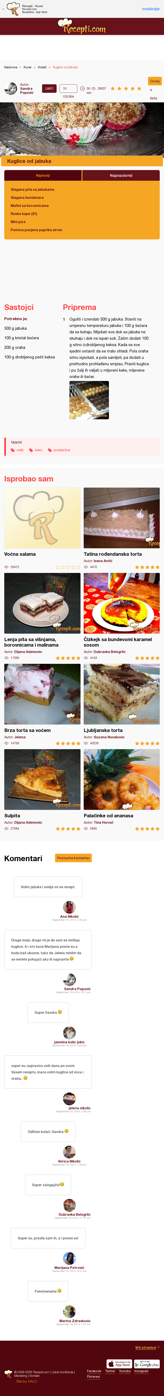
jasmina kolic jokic (69, 1042)
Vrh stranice (145, 1347)
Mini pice (18, 222)
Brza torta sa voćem (42, 704)
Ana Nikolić (69, 916)
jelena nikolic (80, 1108)
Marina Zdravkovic (75, 1321)
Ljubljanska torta (122, 704)
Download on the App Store (119, 1363)
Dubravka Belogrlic (75, 1214)
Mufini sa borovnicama (30, 205)
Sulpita (42, 790)
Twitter (110, 1371)
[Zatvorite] (3, 9)
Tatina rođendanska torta (122, 528)
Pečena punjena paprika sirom (36, 230)
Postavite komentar (73, 858)
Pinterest (93, 1376)
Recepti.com (82, 26)
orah (20, 450)
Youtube (125, 1371)
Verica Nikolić (69, 1161)
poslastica (62, 450)
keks (38, 450)
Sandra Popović (27, 90)
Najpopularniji (121, 175)
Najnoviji (43, 175)
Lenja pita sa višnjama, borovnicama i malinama (42, 616)
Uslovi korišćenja (62, 1372)
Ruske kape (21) (24, 214)
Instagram (141, 1371)
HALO (32, 1381)
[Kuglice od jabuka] (109, 400)
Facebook (94, 1371)
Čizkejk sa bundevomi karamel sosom (122, 616)
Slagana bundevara (27, 197)
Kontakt (35, 1375)
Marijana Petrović (69, 1268)
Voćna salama (42, 528)
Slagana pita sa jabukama (32, 189)
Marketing (20, 1375)
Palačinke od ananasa (122, 790)
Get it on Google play (147, 1363)
